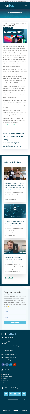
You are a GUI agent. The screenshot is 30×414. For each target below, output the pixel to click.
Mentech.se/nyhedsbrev (10, 125)
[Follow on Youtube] (14, 364)
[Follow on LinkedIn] (10, 364)
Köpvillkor (5, 378)
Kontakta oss (6, 374)
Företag (5, 383)
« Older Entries (9, 278)
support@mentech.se (11, 354)
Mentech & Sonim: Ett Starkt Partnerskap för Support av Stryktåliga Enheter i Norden (14, 185)
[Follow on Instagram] (7, 364)
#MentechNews (17, 190)
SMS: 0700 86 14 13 (10, 357)
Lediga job (5, 380)
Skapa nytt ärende (7, 376)
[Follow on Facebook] (3, 364)
